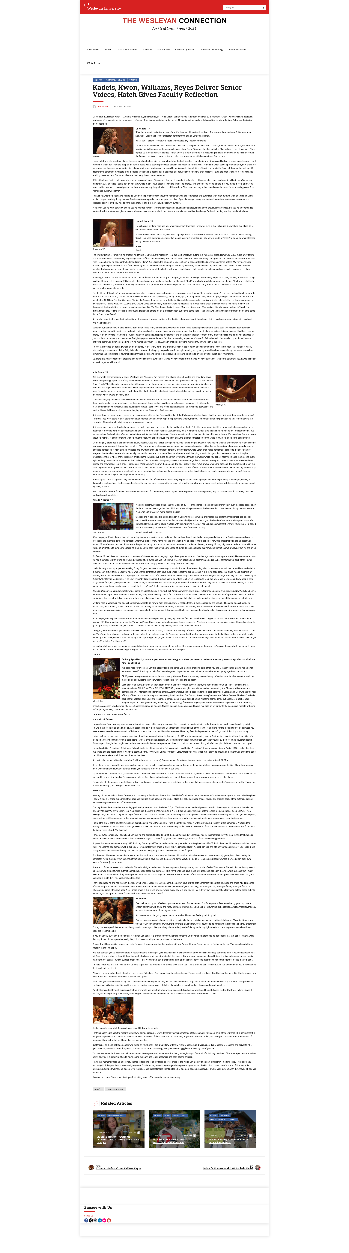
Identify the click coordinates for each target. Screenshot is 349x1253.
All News (98, 80)
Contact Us (88, 1216)
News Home (93, 49)
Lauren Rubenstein (103, 107)
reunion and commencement (115, 1089)
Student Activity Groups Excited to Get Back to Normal (228, 1141)
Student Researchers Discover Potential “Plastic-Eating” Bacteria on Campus (118, 1139)
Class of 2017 (98, 1089)
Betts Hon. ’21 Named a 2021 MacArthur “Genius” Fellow (168, 1141)
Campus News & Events (115, 80)
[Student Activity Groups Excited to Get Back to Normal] (230, 1129)
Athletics (147, 49)
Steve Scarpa (244, 1135)
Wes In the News (237, 49)
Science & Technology (212, 49)
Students (133, 80)
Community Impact (185, 49)
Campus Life (163, 49)
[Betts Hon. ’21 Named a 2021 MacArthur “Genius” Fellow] (174, 1129)
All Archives (93, 63)
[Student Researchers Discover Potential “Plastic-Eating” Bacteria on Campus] (118, 1129)
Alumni (108, 49)
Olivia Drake (132, 1132)
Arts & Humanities (127, 49)
